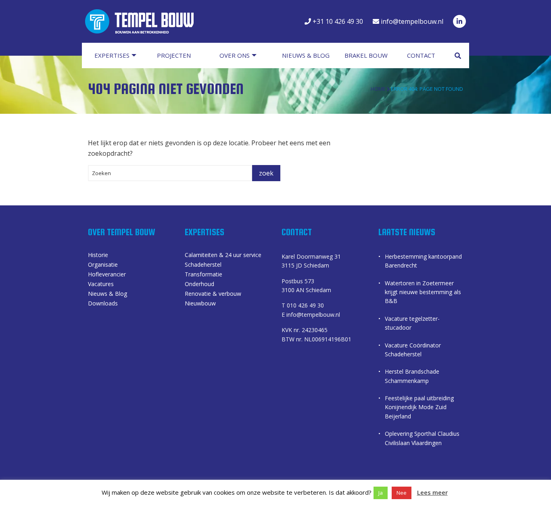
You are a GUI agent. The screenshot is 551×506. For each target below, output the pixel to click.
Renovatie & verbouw (213, 294)
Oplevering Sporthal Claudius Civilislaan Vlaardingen (422, 438)
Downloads (103, 304)
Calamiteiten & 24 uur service (223, 255)
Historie (98, 255)
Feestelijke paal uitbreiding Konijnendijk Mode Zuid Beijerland (419, 407)
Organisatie (103, 265)
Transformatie (203, 275)
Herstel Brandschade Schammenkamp (412, 376)
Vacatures (101, 284)
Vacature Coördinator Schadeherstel (413, 349)
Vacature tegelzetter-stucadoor (412, 323)
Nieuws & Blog (107, 294)
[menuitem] (119, 55)
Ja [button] (380, 492)
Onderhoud (199, 284)
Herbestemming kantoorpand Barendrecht (423, 261)
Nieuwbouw (200, 304)
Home (378, 88)
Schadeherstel (203, 265)
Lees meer (432, 492)
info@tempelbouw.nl (411, 21)
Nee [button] (402, 492)
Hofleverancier (107, 275)
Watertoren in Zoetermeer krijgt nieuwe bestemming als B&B (423, 292)
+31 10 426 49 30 (337, 21)
